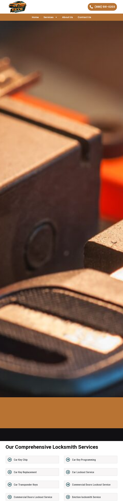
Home (35, 17)
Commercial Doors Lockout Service (91, 484)
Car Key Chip (21, 459)
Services (48, 17)
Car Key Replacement (25, 472)
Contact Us (84, 17)
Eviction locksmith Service (86, 497)
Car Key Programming (84, 459)
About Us (67, 17)
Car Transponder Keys (26, 484)
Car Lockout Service (83, 472)
